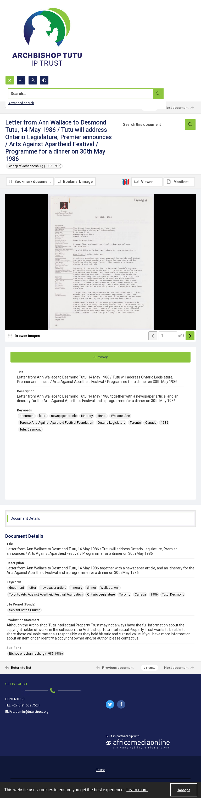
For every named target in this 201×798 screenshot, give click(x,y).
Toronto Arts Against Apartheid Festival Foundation (56, 423)
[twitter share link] (110, 704)
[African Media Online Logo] (138, 744)
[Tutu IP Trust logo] (47, 38)
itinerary (87, 416)
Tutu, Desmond (31, 429)
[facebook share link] (121, 704)
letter (43, 416)
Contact (100, 770)
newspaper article (64, 416)
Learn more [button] (137, 790)
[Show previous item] (152, 335)
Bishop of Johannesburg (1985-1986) (35, 166)
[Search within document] (190, 124)
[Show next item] (190, 335)
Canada (151, 423)
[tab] (100, 357)
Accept (183, 790)
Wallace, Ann (120, 416)
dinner (102, 416)
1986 (164, 423)
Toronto (135, 423)
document (27, 416)
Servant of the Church (25, 610)
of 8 (181, 336)
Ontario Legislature (111, 423)
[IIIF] (126, 181)
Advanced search (21, 103)
